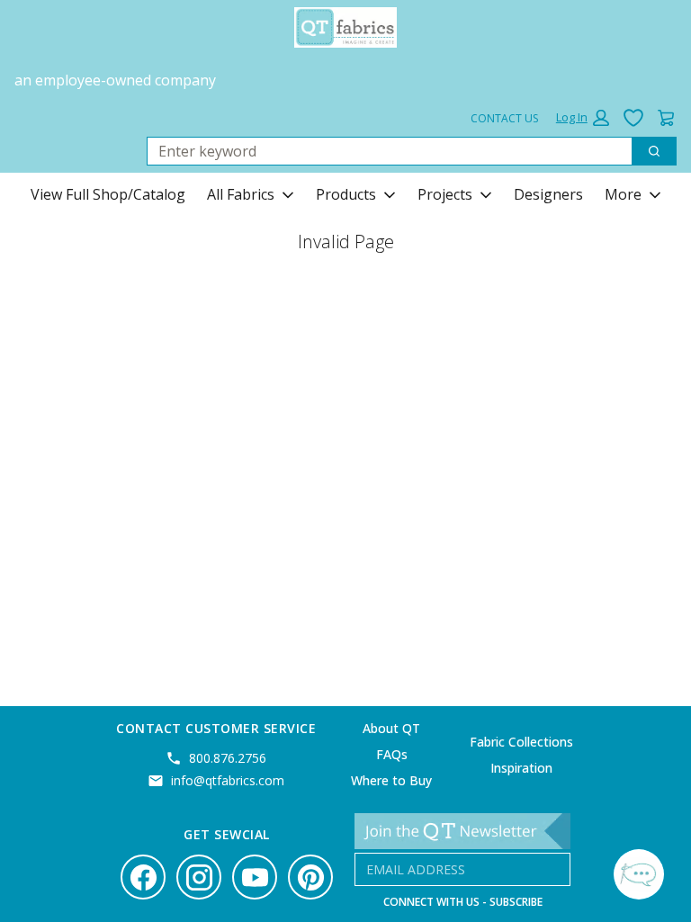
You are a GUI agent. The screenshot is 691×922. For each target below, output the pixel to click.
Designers (548, 194)
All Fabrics (240, 194)
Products (346, 194)
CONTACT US (504, 118)
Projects (444, 194)
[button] (582, 118)
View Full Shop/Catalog (108, 194)
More (623, 194)
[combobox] (382, 151)
